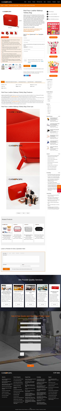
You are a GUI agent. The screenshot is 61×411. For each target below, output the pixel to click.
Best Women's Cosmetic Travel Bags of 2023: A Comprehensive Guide (30, 385)
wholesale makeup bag (15, 101)
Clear (49, 111)
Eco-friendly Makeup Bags (17, 380)
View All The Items (53, 37)
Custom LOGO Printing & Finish (52, 159)
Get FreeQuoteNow (59, 187)
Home (25, 1)
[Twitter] (55, 373)
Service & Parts (50, 163)
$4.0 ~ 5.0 (50, 87)
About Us (3, 377)
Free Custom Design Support (52, 166)
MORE (49, 88)
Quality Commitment (51, 160)
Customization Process (22, 81)
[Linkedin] (59, 373)
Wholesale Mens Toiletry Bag (18, 399)
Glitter (49, 99)
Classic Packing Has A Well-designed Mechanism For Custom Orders (6, 292)
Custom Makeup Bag (17, 392)
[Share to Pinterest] (29, 75)
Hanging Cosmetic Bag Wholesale (19, 397)
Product (34, 1)
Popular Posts (27, 377)
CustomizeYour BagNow (59, 190)
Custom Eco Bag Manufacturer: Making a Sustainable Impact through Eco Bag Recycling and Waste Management (54, 185)
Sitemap (37, 409)
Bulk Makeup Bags (16, 394)
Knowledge (39, 377)
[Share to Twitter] (26, 75)
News (45, 1)
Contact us (49, 1)
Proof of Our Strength (5, 395)
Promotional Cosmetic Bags (18, 389)
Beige (49, 105)
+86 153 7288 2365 (54, 14)
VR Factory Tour (39, 1)
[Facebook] (53, 373)
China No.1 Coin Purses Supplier (7, 386)
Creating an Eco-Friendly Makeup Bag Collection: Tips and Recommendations (42, 383)
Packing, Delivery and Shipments (53, 390)
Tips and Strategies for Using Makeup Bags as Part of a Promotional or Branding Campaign (53, 180)
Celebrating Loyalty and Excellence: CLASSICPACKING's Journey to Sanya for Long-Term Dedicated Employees (53, 208)
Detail (3, 81)
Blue (49, 108)
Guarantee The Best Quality (6, 390)
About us (29, 1)
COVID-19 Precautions (5, 392)
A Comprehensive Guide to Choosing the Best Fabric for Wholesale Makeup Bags (41, 380)
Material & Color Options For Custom (11, 81)
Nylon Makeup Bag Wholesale (18, 382)
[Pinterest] (56, 373)
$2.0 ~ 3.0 (50, 84)
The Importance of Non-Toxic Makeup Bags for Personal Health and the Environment (53, 189)
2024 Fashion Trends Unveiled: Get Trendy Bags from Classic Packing (30, 382)
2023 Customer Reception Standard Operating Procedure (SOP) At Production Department (42, 403)
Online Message (51, 11)
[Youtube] (58, 373)
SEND (30, 365)
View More (6, 304)
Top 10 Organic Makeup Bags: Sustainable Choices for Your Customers (41, 390)
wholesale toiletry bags (14, 96)
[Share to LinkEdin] (28, 75)
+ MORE (59, 116)
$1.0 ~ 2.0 (50, 82)
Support (58, 1)
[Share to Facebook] (24, 75)
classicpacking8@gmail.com (28, 31)
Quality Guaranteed (38, 81)
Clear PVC (50, 96)
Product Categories (17, 377)
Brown (49, 110)
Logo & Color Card (30, 81)
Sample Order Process (18, 291)
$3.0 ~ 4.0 (50, 85)
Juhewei (44, 409)
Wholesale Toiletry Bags (13, 5)
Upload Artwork (25, 60)
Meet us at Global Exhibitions (6, 393)
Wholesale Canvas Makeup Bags (18, 391)
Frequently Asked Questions (52, 169)
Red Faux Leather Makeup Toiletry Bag (27, 5)
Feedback (54, 1)
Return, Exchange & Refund (52, 393)
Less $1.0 (50, 81)
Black (49, 107)
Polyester (50, 93)
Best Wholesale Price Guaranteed (53, 162)
